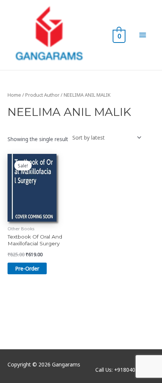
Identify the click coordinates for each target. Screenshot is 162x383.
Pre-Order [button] (27, 268)
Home (14, 95)
